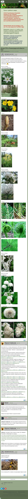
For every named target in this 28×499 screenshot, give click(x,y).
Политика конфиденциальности (10, 492)
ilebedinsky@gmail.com (10, 39)
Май (18, 51)
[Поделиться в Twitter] (1, 489)
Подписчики (12, 479)
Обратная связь (21, 492)
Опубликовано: (11, 55)
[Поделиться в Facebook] (3, 489)
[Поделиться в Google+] (6, 489)
